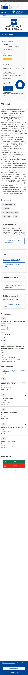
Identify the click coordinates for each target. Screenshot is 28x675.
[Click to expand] (25, 379)
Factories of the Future (9, 204)
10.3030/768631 (7, 55)
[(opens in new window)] (6, 6)
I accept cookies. (14, 668)
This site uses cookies (8, 663)
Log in (14, 6)
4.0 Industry (6, 208)
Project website (8, 50)
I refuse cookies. (14, 672)
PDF (15, 466)
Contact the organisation (9, 357)
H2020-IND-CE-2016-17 (9, 299)
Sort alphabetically (5, 371)
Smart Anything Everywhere (10, 212)
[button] (17, 6)
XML (15, 461)
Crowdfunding (6, 216)
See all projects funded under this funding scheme (14, 286)
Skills (15, 216)
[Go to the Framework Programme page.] (14, 22)
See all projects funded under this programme (13, 241)
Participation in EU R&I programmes (12, 359)
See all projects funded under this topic (14, 265)
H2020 (5, 16)
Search (21, 6)
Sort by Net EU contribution (14, 372)
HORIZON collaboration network (11, 361)
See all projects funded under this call (14, 305)
